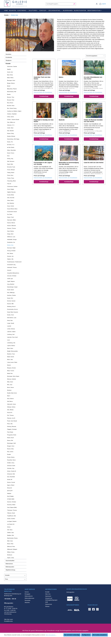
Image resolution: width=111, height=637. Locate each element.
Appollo (9, 69)
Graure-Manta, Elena (12, 208)
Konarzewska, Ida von (12, 309)
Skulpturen (8, 60)
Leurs (8, 340)
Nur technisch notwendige (72, 634)
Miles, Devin (10, 381)
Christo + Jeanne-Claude (13, 119)
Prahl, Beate (10, 432)
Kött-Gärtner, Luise (11, 317)
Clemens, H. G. (10, 125)
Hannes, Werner (11, 222)
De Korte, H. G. (10, 144)
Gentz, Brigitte (10, 189)
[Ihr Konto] (97, 3)
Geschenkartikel (10, 560)
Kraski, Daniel (10, 289)
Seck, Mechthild (11, 476)
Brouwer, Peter (10, 100)
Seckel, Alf (9, 479)
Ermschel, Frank (11, 167)
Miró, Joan (9, 384)
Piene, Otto (10, 423)
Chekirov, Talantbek (12, 114)
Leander (9, 326)
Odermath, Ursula (11, 404)
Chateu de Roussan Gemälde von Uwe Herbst (93, 120)
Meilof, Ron (10, 373)
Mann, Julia (10, 359)
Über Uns (47, 594)
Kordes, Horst (10, 314)
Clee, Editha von (11, 122)
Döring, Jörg (10, 158)
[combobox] (59, 3)
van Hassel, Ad (10, 524)
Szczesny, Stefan (11, 504)
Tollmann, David (11, 513)
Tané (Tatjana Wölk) (12, 507)
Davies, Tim (10, 141)
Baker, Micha (10, 77)
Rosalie (9, 454)
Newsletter (27, 600)
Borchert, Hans (10, 105)
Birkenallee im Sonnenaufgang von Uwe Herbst (69, 163)
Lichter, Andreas (11, 328)
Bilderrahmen (9, 563)
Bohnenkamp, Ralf (11, 91)
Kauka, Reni (10, 298)
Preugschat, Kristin (11, 434)
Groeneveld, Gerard (12, 211)
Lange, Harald (10, 323)
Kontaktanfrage (43, 96)
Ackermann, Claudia (12, 66)
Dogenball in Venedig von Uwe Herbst (43, 120)
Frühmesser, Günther (12, 186)
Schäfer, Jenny (10, 462)
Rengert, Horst (10, 446)
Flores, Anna (10, 175)
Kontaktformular (8, 621)
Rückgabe (27, 594)
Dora (8, 155)
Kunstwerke (9, 57)
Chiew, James (10, 116)
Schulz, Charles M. (11, 471)
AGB (46, 602)
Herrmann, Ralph (11, 247)
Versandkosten (51, 630)
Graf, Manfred (10, 203)
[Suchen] (74, 3)
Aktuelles (27, 602)
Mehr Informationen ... (51, 634)
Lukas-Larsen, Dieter (12, 362)
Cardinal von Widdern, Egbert (14, 111)
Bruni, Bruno (10, 102)
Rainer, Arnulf (10, 437)
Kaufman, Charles (11, 295)
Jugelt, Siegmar (11, 281)
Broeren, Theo (10, 97)
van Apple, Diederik (11, 521)
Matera (61, 77)
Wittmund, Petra (11, 546)
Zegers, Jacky (10, 557)
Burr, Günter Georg (11, 108)
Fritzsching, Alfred (11, 180)
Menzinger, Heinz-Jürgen (13, 376)
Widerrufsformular (29, 598)
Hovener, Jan (10, 256)
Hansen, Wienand (11, 225)
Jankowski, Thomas (12, 267)
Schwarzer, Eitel (11, 474)
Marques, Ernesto (11, 367)
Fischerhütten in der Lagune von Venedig (43, 163)
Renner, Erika (10, 448)
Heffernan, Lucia (11, 236)
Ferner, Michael (11, 169)
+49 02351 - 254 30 (10, 599)
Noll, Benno (10, 401)
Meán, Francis (10, 370)
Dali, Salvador (10, 130)
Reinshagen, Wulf (11, 443)
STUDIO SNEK (10, 499)
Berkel (8, 86)
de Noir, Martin (10, 147)
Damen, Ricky (10, 133)
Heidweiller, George (12, 239)
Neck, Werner (10, 398)
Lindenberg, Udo (11, 342)
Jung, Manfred (10, 284)
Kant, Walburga (10, 292)
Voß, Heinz (9, 529)
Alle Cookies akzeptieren (100, 634)
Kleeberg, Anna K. (11, 306)
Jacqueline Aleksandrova (13, 273)
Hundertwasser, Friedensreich (14, 261)
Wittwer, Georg (10, 552)
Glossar (47, 606)
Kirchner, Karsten (11, 300)
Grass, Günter (10, 206)
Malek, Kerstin (10, 356)
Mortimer (9, 390)
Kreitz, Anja (10, 320)
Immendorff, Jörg (11, 264)
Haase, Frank (10, 217)
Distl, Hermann (10, 161)
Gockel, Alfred (10, 194)
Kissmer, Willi (10, 303)
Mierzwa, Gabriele (11, 379)
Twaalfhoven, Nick (11, 515)
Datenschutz (48, 604)
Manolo (9, 365)
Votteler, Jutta (10, 532)
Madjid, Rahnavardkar (12, 351)
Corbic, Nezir (10, 127)
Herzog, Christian (11, 250)
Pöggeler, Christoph (12, 429)
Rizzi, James (10, 451)
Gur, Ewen (9, 214)
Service (27, 592)
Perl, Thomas (10, 415)
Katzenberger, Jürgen (12, 287)
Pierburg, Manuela (11, 426)
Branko (9, 94)
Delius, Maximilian (11, 150)
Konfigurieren (86, 634)
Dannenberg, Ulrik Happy (13, 139)
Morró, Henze (10, 387)
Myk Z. (8, 395)
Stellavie (9, 493)
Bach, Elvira (10, 74)
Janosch (9, 270)
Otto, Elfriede (10, 409)
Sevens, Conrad (11, 482)
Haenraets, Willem (11, 220)
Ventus (8, 527)
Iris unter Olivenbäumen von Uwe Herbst (93, 78)
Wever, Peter (10, 543)
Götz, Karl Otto (10, 197)
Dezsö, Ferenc (10, 153)
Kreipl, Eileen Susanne (12, 312)
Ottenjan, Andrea (11, 407)
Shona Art (9, 487)
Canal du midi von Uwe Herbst (93, 162)
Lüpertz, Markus (11, 345)
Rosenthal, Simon (11, 460)
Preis (6, 579)
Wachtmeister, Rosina (12, 538)
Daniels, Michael (11, 136)
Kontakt (47, 592)
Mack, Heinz (10, 348)
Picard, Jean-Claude (12, 420)
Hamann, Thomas (11, 228)
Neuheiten (8, 54)
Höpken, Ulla (10, 259)
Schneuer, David (11, 465)
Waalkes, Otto (10, 535)
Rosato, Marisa (10, 457)
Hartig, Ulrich (10, 234)
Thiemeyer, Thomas (12, 510)
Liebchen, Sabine (11, 331)
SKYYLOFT (10, 490)
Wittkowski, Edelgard (12, 549)
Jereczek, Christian (11, 275)
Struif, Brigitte (10, 496)
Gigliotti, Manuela (11, 192)
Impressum (48, 596)
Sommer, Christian (11, 501)
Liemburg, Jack (10, 334)
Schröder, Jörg (10, 468)
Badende (62, 120)
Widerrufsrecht (28, 596)
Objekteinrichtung (10, 570)
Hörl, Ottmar (10, 253)
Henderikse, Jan (11, 242)
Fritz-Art (9, 183)
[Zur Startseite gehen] (15, 4)
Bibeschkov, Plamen (12, 88)
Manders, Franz (11, 354)
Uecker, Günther (11, 518)
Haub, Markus (10, 231)
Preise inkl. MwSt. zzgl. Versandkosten (43, 92)
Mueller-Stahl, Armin (12, 393)
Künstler (8, 63)
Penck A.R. (9, 412)
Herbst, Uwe (10, 245)
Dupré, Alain (10, 164)
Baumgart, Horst (11, 80)
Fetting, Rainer (10, 172)
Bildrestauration (10, 566)
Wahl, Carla (10, 541)
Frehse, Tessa (10, 178)
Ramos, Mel (10, 440)
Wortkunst (9, 554)
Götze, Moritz (10, 200)
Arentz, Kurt (10, 72)
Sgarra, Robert (10, 485)
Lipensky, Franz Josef (12, 337)
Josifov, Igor (10, 278)
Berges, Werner (11, 83)
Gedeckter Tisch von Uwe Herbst (42, 78)
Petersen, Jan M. (11, 418)
